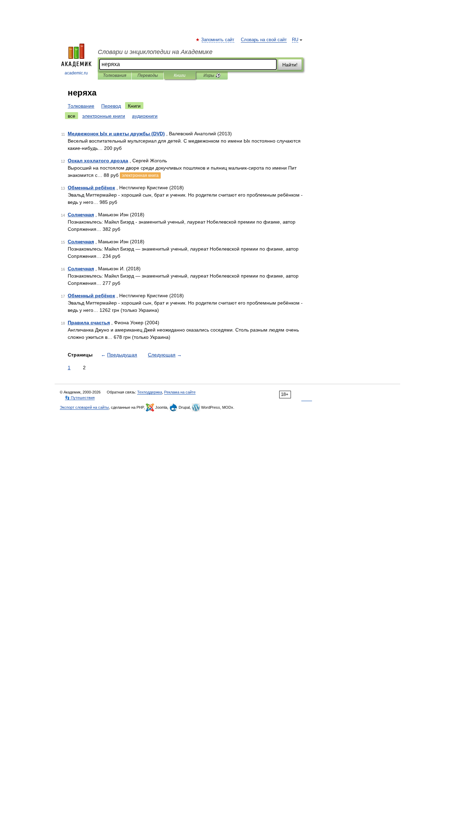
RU (295, 39)
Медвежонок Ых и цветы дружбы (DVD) (116, 133)
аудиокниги (145, 116)
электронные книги (103, 116)
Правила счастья (89, 322)
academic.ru (76, 73)
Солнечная (81, 214)
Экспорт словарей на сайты (84, 407)
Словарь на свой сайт (264, 39)
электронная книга (140, 175)
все (71, 116)
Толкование (81, 106)
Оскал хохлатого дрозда (98, 160)
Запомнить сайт (218, 39)
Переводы (148, 75)
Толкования (114, 75)
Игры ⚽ (212, 75)
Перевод (111, 106)
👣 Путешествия (80, 398)
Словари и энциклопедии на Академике (155, 51)
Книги (180, 75)
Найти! (290, 64)
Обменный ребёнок (91, 187)
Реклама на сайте (180, 392)
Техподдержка (149, 392)
